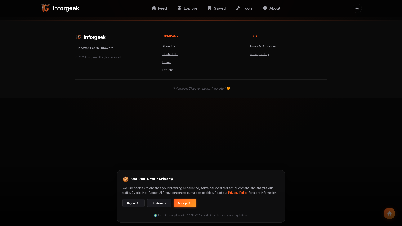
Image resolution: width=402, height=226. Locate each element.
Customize (159, 203)
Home (166, 62)
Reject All (133, 203)
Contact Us (170, 54)
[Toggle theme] (357, 8)
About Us (168, 46)
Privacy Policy (259, 54)
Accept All (185, 203)
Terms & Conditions (263, 46)
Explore (167, 70)
